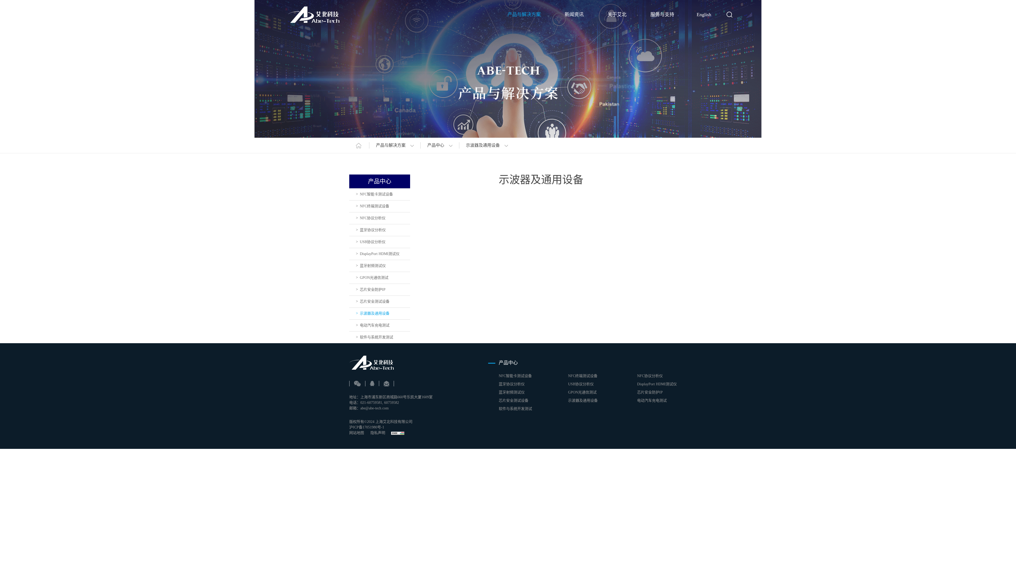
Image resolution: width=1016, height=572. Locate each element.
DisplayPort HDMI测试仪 (380, 254)
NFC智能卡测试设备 (376, 194)
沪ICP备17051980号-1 (366, 427)
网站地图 (356, 433)
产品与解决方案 (524, 14)
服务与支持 (662, 14)
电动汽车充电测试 (374, 325)
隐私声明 (378, 433)
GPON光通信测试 (374, 278)
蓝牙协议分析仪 (373, 230)
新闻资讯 (574, 14)
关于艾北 (617, 14)
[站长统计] (397, 433)
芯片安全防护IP (372, 290)
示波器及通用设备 (374, 313)
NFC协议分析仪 (372, 218)
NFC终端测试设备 (374, 206)
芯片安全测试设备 (374, 301)
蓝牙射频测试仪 (373, 266)
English (704, 14)
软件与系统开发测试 (376, 337)
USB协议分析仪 (372, 242)
